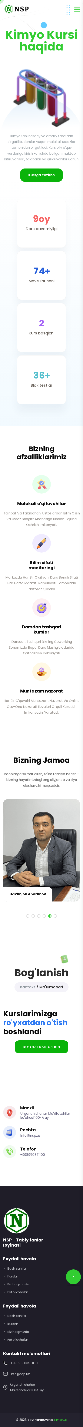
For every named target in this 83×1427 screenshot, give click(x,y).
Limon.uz (60, 1420)
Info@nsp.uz (30, 1135)
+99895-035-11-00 (25, 1363)
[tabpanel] (41, 852)
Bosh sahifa (16, 1268)
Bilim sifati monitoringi (42, 565)
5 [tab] (50, 916)
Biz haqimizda (18, 1284)
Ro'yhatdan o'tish (41, 1047)
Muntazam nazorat (41, 691)
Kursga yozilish (41, 175)
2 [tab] (33, 916)
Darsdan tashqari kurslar (41, 629)
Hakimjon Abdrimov (28, 894)
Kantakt (27, 987)
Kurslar (12, 1276)
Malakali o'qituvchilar (41, 504)
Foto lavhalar (17, 1292)
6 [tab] (55, 916)
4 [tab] (44, 916)
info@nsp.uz (20, 1374)
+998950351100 (32, 1155)
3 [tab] (38, 916)
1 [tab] (27, 916)
